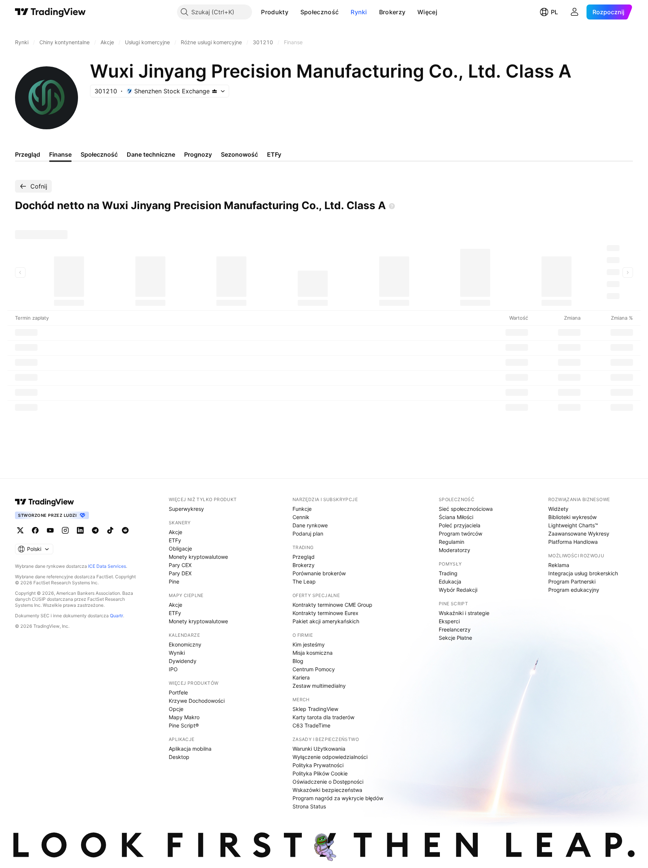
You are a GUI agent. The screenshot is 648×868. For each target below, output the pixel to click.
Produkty (274, 12)
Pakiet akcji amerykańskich (325, 621)
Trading (448, 573)
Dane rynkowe (310, 525)
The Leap (304, 581)
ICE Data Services (107, 566)
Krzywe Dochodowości (197, 700)
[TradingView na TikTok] (110, 530)
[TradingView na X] (20, 530)
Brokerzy (392, 12)
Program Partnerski (572, 581)
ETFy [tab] (274, 154)
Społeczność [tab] (99, 154)
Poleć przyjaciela (459, 525)
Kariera (301, 677)
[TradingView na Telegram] (95, 530)
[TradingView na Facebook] (35, 530)
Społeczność (319, 12)
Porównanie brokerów (319, 573)
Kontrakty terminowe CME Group (332, 605)
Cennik (300, 517)
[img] (214, 91)
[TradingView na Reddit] (125, 530)
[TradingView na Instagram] (65, 530)
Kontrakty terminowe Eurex (325, 613)
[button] (294, 11)
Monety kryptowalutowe (198, 557)
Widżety (558, 509)
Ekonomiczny (185, 644)
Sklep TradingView (315, 709)
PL (554, 12)
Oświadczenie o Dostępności (327, 781)
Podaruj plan (307, 533)
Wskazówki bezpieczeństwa (327, 790)
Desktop (179, 757)
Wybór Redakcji (458, 590)
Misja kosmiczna (312, 653)
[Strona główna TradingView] (50, 12)
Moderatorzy (454, 550)
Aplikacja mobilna (190, 748)
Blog (297, 661)
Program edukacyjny (573, 590)
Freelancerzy (455, 629)
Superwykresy (186, 509)
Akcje (175, 532)
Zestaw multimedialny (319, 685)
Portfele (178, 692)
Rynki (359, 12)
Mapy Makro (184, 717)
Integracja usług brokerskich (583, 573)
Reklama (558, 565)
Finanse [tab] (60, 154)
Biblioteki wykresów (572, 517)
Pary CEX (180, 565)
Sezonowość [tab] (239, 154)
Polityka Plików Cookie (320, 773)
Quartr (116, 615)
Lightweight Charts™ (573, 525)
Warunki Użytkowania (318, 748)
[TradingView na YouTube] (50, 530)
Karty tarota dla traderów (323, 717)
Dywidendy (182, 661)
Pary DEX (180, 573)
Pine (174, 581)
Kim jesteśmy (308, 644)
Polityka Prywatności (318, 765)
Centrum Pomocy (313, 669)
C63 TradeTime (311, 725)
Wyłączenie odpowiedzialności (330, 757)
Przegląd (303, 557)
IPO (173, 669)
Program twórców (460, 533)
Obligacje (180, 548)
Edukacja (450, 581)
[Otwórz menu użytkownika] (574, 11)
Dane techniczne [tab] (151, 154)
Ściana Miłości (456, 517)
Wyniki (177, 653)
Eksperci (449, 621)
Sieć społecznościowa (466, 509)
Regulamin (451, 542)
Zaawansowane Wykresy (578, 533)
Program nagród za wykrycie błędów (337, 798)
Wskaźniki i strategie (464, 613)
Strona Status (309, 806)
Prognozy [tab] (198, 154)
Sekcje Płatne (455, 638)
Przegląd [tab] (27, 154)
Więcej (427, 12)
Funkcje (302, 509)
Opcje (176, 709)
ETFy (175, 540)
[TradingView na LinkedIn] (80, 530)
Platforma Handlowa (573, 542)
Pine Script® (184, 725)
